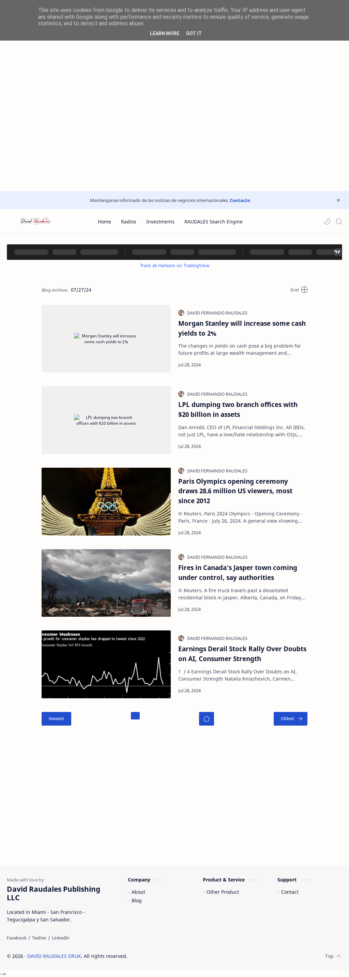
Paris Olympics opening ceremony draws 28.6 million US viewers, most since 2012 (235, 491)
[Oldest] (290, 719)
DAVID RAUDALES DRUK (54, 956)
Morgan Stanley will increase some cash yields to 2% (242, 328)
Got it (194, 33)
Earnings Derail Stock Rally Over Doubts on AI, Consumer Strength (242, 653)
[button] (327, 221)
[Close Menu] (338, 200)
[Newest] (56, 719)
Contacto (240, 200)
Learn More (164, 33)
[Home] (206, 719)
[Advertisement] (174, 48)
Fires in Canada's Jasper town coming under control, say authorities (237, 572)
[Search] (339, 221)
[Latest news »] (293, 365)
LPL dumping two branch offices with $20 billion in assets (238, 409)
